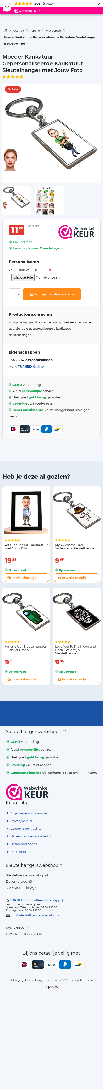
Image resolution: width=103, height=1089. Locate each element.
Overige (18, 30)
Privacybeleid (21, 821)
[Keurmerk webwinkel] (27, 792)
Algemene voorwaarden (29, 813)
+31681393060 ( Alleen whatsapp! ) (37, 900)
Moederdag (53, 30)
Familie (35, 30)
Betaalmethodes (23, 844)
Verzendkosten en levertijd (31, 836)
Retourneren (20, 852)
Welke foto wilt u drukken (29, 270)
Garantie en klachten (27, 828)
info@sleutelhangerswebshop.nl (36, 915)
